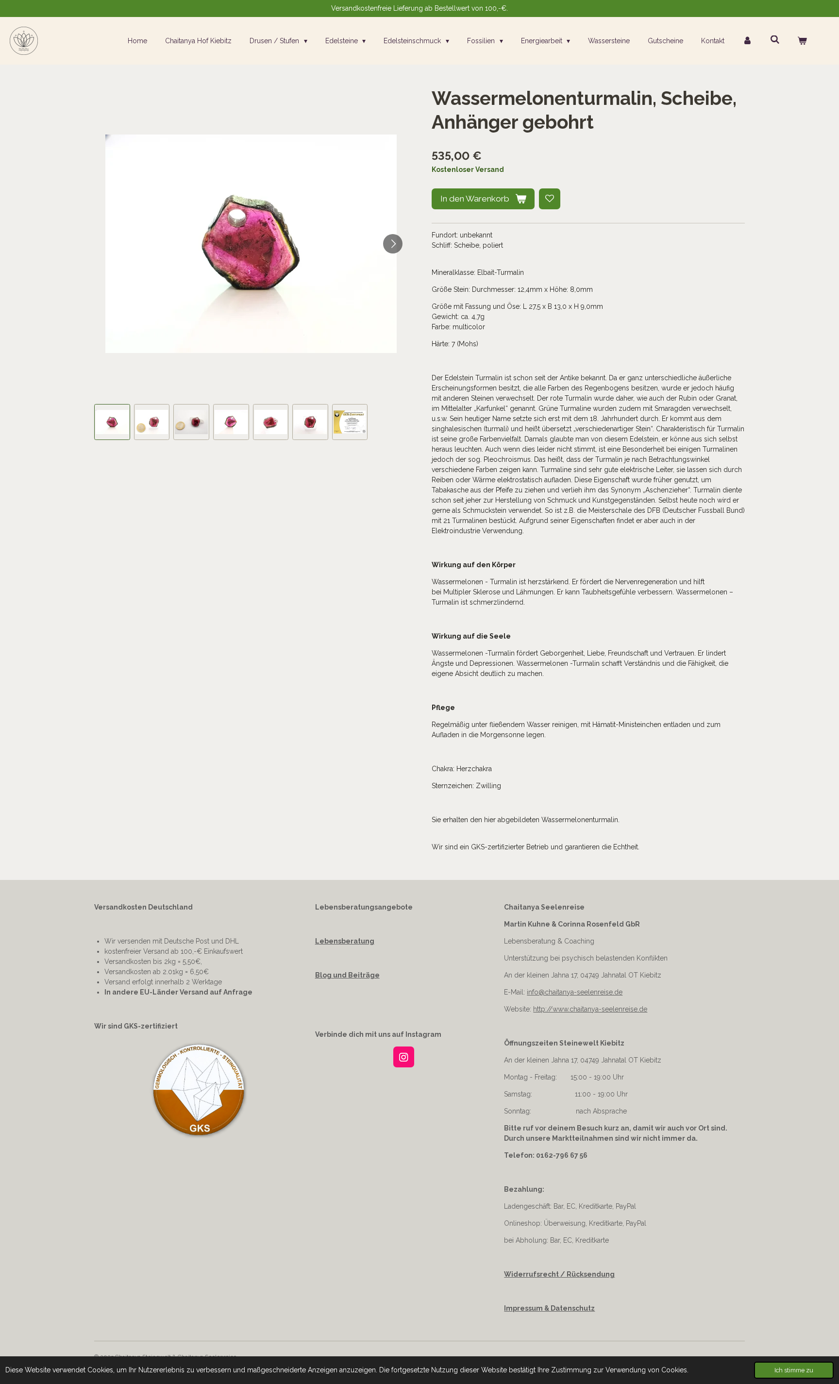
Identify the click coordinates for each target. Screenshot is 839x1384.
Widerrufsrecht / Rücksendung (559, 1274)
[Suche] (775, 40)
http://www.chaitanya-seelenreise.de (590, 1009)
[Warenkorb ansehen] (802, 41)
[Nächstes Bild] (393, 243)
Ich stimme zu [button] (793, 1370)
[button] (112, 422)
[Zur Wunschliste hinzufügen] (549, 199)
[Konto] (747, 41)
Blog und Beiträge (347, 975)
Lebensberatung (344, 941)
